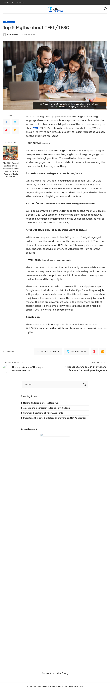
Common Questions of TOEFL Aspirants (43, 413)
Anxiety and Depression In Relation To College (46, 408)
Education (9, 22)
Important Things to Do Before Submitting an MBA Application (54, 418)
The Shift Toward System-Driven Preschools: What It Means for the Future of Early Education (11, 170)
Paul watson (13, 34)
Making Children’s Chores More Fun (41, 403)
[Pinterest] (6, 130)
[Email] (15, 130)
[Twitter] (15, 122)
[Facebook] (6, 122)
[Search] (105, 9)
